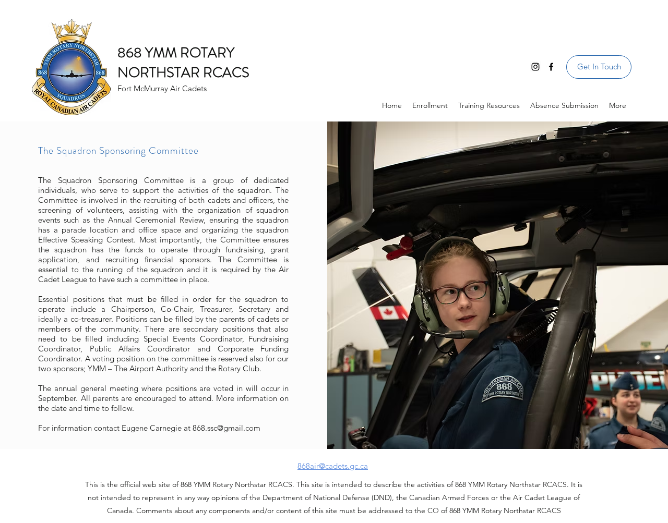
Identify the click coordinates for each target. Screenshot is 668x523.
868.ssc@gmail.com (226, 428)
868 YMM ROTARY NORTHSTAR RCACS (183, 62)
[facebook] (551, 67)
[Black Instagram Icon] (535, 67)
